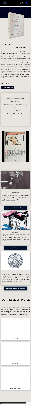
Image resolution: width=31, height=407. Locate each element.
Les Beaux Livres (19, 9)
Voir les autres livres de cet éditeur (15, 288)
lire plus (4, 202)
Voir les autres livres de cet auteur (15, 207)
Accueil (2, 9)
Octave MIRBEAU (15, 192)
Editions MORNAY (15, 273)
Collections (12, 9)
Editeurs (7, 9)
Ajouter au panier (8, 87)
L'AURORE (15, 363)
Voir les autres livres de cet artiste (15, 248)
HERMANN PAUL (15, 232)
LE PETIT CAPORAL (15, 388)
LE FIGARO (15, 338)
